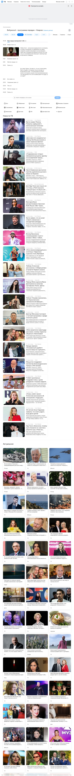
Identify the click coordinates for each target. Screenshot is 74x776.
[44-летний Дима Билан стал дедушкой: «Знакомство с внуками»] (60, 598)
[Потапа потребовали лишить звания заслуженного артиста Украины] (60, 761)
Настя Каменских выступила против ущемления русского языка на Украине (36, 172)
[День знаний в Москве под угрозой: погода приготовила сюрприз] (60, 482)
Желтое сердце (11, 62)
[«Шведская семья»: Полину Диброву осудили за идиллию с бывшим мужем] (14, 715)
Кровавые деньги (11, 58)
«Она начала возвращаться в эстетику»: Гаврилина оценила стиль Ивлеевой (36, 252)
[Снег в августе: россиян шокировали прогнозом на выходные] (37, 645)
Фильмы (55, 34)
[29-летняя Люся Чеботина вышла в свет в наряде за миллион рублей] (60, 738)
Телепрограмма (6, 27)
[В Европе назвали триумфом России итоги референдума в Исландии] (14, 738)
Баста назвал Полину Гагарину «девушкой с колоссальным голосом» (34, 124)
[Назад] (68, 6)
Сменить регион (48, 30)
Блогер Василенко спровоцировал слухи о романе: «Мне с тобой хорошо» (34, 236)
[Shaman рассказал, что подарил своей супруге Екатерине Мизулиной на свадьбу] (14, 622)
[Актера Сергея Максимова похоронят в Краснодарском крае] (14, 668)
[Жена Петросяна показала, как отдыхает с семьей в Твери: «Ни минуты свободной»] (37, 761)
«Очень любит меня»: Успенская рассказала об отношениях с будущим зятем (35, 396)
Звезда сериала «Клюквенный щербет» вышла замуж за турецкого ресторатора (35, 348)
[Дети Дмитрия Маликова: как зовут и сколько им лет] (14, 692)
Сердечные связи (11, 82)
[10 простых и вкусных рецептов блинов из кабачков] (60, 622)
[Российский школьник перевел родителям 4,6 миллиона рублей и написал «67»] (14, 598)
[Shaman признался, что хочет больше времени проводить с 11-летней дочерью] (37, 482)
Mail (2, 774)
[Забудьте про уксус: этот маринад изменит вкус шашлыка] (60, 505)
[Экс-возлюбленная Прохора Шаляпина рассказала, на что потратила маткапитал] (14, 529)
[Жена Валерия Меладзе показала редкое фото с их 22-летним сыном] (60, 668)
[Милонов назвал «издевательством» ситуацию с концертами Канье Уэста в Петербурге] (37, 529)
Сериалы (62, 34)
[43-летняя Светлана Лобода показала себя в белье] (14, 761)
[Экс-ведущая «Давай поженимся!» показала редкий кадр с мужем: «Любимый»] (60, 529)
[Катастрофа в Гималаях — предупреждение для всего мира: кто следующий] (14, 459)
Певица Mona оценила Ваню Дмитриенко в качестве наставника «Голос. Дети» (36, 284)
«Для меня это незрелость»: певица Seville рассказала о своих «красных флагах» (36, 140)
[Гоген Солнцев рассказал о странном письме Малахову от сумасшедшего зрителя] (60, 692)
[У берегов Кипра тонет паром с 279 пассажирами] (37, 505)
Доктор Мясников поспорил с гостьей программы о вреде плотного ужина (36, 316)
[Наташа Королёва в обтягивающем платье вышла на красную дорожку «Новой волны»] (37, 552)
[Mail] (2, 1)
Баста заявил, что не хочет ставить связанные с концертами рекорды (35, 220)
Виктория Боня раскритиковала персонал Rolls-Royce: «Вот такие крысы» (35, 204)
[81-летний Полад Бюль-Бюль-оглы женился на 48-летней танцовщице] (14, 552)
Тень (8, 85)
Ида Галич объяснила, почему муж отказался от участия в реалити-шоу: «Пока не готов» (36, 428)
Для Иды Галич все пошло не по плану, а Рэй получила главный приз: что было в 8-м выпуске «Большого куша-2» (36, 188)
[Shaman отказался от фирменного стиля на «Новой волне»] (37, 692)
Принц (9, 65)
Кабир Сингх (10, 44)
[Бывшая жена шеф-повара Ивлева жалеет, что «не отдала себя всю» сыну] (14, 645)
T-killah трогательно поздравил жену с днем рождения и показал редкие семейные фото (36, 380)
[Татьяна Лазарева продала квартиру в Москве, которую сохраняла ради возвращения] (37, 622)
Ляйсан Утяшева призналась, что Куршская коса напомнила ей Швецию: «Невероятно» (36, 300)
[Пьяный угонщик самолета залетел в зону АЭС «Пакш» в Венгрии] (60, 459)
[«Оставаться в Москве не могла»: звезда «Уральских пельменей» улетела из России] (37, 598)
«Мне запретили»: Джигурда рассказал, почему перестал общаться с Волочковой (36, 332)
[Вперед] (71, 6)
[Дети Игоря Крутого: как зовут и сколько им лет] (60, 575)
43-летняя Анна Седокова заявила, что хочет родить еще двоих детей (35, 412)
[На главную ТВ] (4, 1)
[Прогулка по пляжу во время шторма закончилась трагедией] (14, 575)
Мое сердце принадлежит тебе (15, 40)
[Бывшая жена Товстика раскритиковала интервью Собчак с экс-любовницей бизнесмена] (37, 668)
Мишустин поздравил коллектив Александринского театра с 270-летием (36, 364)
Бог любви (10, 79)
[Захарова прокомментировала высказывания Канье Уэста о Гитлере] (37, 715)
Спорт (69, 34)
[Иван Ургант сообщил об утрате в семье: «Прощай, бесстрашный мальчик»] (14, 505)
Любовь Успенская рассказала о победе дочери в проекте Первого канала (36, 268)
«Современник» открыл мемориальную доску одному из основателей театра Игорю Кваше (36, 156)
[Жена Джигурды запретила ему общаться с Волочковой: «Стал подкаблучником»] (37, 575)
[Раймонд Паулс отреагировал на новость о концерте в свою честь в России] (37, 459)
